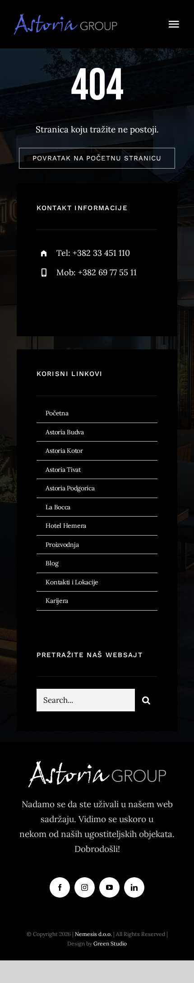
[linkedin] (134, 887)
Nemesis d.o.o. (93, 934)
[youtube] (109, 887)
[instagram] (96, 302)
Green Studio (110, 943)
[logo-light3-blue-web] (68, 17)
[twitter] (71, 302)
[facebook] (47, 302)
